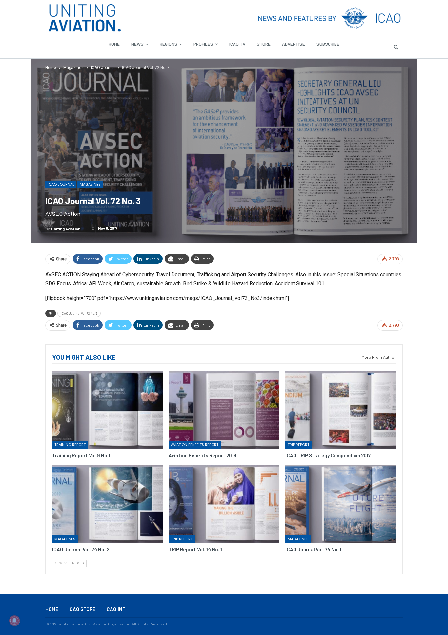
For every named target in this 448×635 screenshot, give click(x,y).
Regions (168, 44)
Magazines (90, 184)
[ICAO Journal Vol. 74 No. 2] (107, 504)
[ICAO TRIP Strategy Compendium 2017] (340, 410)
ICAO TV (237, 44)
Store (264, 44)
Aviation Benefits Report (194, 444)
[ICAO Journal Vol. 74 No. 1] (340, 504)
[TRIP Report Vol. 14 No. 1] (224, 504)
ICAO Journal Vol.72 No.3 (79, 313)
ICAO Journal (61, 184)
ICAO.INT (115, 609)
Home (114, 44)
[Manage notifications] (14, 620)
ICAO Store (81, 609)
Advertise (293, 44)
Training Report (70, 444)
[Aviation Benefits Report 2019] (224, 410)
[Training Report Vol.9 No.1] (107, 410)
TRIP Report (298, 444)
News (137, 44)
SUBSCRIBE (327, 44)
